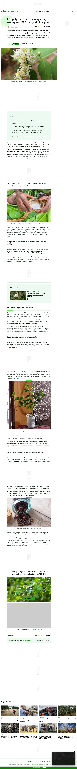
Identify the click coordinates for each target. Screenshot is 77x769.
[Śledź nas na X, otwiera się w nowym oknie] (48, 640)
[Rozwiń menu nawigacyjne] (75, 11)
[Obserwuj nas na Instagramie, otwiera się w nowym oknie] (46, 640)
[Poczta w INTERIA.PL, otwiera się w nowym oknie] (72, 11)
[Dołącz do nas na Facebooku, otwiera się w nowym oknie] (45, 640)
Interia (2, 14)
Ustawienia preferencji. (41, 764)
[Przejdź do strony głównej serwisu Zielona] (13, 11)
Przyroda (9, 14)
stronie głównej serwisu (40, 136)
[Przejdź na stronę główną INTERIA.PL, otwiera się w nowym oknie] (5, 11)
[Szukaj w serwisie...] (70, 11)
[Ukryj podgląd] (74, 751)
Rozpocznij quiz (27, 598)
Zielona (5, 14)
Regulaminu (26, 764)
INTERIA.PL (51, 764)
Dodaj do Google (21, 44)
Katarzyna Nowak (14, 26)
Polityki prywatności (33, 764)
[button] (38, 11)
